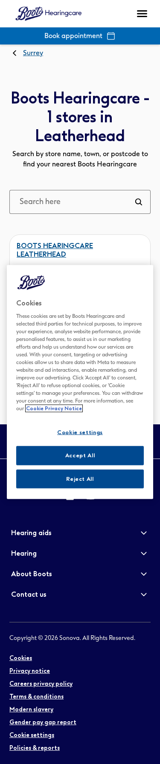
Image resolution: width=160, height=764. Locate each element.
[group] (20, 658)
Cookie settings (80, 432)
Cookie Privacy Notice (54, 409)
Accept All (80, 455)
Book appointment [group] (73, 36)
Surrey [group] (33, 53)
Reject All (80, 478)
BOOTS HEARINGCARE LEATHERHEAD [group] (55, 250)
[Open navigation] (142, 13)
